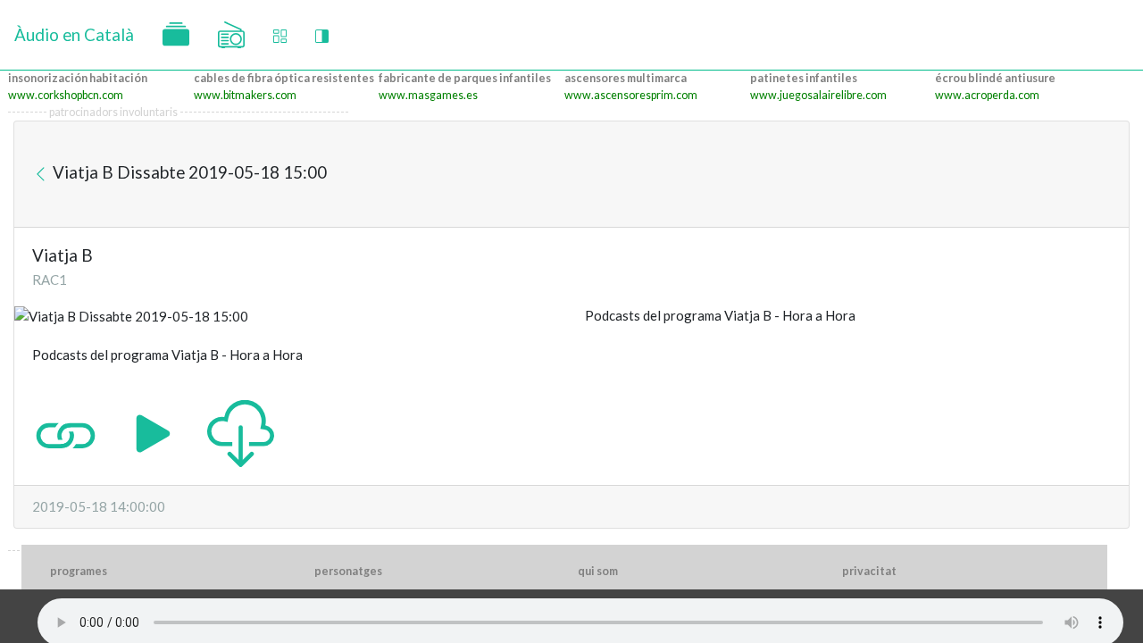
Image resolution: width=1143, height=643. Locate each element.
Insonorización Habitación (77, 78)
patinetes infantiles (803, 78)
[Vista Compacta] (280, 35)
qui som (598, 571)
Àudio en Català (74, 34)
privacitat (869, 571)
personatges (348, 571)
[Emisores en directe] (231, 34)
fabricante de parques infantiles (465, 78)
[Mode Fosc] (322, 35)
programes (78, 571)
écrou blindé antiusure (995, 78)
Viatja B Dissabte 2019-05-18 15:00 (188, 172)
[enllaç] (65, 432)
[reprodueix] (153, 432)
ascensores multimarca (625, 78)
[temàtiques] (176, 34)
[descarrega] (240, 432)
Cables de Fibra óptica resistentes (284, 78)
